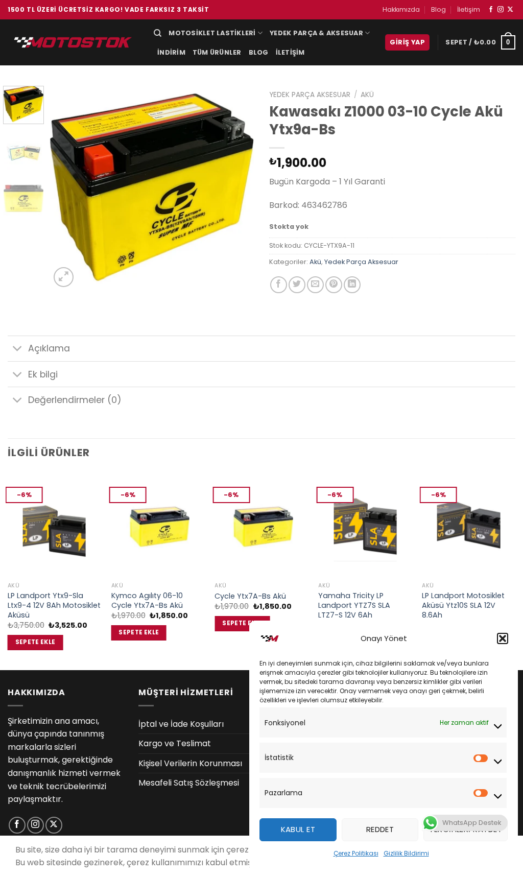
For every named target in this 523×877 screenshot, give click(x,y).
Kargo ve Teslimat (174, 743)
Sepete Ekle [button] (35, 642)
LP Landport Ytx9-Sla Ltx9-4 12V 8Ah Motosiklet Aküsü (54, 605)
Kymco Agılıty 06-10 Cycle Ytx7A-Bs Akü (147, 600)
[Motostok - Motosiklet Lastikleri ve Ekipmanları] (73, 42)
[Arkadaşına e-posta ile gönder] (315, 284)
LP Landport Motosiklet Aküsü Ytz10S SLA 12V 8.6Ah (463, 605)
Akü (367, 95)
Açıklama (49, 348)
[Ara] (157, 33)
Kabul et (298, 829)
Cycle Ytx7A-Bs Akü (250, 596)
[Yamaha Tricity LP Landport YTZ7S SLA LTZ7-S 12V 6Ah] (365, 524)
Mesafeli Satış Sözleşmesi (188, 783)
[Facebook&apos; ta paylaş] (278, 284)
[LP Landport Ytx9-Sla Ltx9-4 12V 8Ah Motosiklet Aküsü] (54, 524)
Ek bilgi (43, 374)
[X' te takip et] (510, 9)
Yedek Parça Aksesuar (309, 95)
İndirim (171, 52)
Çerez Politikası (356, 853)
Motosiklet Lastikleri (212, 33)
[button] (502, 638)
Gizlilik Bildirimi (406, 853)
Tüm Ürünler (217, 52)
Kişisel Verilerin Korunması (190, 763)
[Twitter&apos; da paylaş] (297, 284)
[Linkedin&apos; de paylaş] (352, 284)
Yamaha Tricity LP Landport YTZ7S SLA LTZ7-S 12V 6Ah (354, 605)
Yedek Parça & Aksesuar (316, 33)
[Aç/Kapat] (18, 350)
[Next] (237, 187)
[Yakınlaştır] (64, 277)
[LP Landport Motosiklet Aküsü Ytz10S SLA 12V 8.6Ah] (468, 524)
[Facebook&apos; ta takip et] (491, 9)
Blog (438, 9)
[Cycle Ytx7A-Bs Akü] (261, 524)
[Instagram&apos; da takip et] (500, 9)
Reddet (380, 829)
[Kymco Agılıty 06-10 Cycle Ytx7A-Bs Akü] (158, 524)
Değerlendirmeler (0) (75, 400)
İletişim (468, 9)
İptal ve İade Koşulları (181, 724)
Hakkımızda (401, 9)
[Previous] (67, 187)
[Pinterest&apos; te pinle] (333, 284)
